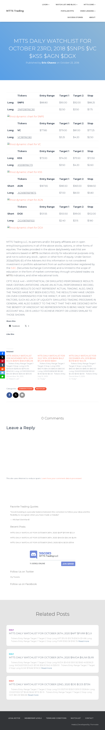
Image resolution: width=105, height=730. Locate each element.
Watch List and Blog (66, 5)
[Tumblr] (2, 365)
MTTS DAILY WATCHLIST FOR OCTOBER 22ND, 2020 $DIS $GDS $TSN (42, 542)
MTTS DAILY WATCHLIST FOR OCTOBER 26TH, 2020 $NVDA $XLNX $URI (43, 537)
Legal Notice (14, 718)
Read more (83, 641)
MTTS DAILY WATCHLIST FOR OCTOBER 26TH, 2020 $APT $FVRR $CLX (42, 532)
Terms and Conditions (56, 718)
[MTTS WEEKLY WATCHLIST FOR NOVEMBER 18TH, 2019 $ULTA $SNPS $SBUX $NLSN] (22, 367)
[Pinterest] (2, 361)
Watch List (40, 389)
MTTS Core (89, 5)
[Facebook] (2, 353)
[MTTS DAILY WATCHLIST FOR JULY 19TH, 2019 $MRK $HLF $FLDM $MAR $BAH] (53, 367)
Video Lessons (87, 11)
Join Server (68, 563)
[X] (2, 357)
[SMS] (2, 376)
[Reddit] (2, 369)
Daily (11, 630)
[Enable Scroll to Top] (100, 725)
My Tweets (15, 577)
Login (45, 5)
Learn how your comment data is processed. (61, 478)
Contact (89, 718)
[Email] (2, 373)
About (92, 17)
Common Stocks (25, 389)
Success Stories (75, 17)
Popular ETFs (67, 11)
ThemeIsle (94, 724)
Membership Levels (33, 718)
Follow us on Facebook (23, 584)
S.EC (13, 268)
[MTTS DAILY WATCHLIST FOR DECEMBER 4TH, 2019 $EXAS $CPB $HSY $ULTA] (84, 367)
